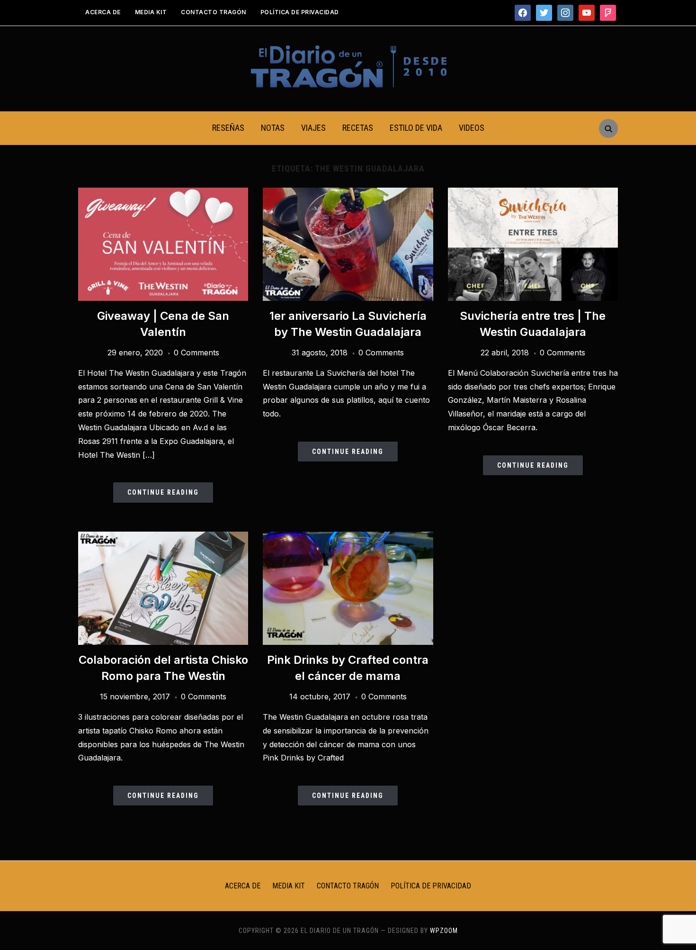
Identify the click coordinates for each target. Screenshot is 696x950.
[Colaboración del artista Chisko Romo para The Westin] (163, 537)
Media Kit (151, 12)
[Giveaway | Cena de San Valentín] (163, 193)
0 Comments (196, 352)
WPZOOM (444, 930)
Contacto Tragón (213, 12)
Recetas (357, 128)
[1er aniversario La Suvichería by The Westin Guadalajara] (348, 193)
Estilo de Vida (416, 128)
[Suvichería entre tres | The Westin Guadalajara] (533, 193)
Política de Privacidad (299, 12)
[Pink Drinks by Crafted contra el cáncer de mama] (348, 537)
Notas (273, 128)
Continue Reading (163, 492)
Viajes (313, 128)
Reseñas (228, 128)
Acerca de (103, 12)
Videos (471, 128)
